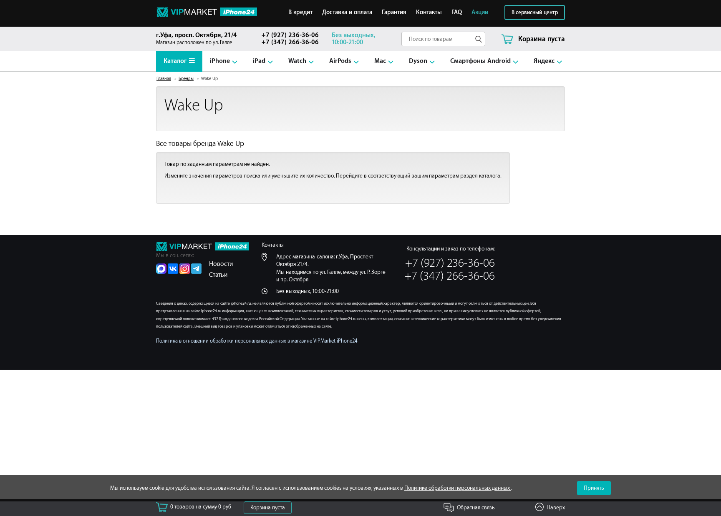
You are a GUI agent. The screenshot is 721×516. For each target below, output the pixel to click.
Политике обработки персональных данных (457, 488)
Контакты (429, 12)
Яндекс (544, 61)
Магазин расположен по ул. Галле (196, 38)
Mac (380, 61)
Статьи (218, 274)
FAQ (456, 12)
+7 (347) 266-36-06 (290, 42)
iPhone (220, 61)
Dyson (418, 61)
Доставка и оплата (347, 12)
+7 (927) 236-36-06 (290, 35)
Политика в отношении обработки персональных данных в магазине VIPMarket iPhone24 (256, 341)
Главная (163, 78)
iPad (259, 61)
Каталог (175, 61)
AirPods (340, 61)
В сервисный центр (535, 12)
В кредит (300, 12)
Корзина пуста (267, 507)
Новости (221, 264)
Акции (479, 12)
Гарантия (394, 12)
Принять (594, 488)
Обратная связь (476, 507)
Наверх (556, 507)
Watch (297, 61)
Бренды (186, 78)
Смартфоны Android (480, 61)
